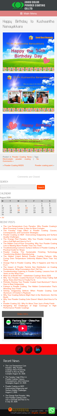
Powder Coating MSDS (14, 165)
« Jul (2, 217)
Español (43, 413)
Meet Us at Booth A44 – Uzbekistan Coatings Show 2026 (27, 276)
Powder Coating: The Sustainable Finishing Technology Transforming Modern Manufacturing (30, 253)
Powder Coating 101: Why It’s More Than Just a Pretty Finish (28, 303)
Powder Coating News (22, 157)
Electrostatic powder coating (17, 159)
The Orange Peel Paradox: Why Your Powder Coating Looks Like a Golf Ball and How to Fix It (30, 240)
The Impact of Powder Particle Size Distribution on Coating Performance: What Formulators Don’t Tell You (30, 268)
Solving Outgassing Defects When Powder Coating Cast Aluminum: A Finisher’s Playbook (30, 292)
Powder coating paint (44, 165)
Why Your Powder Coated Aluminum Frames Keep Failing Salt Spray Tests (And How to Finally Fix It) (30, 279)
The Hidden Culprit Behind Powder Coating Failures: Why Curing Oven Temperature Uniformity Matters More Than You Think (30, 258)
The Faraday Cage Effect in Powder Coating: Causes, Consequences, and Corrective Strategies (30, 231)
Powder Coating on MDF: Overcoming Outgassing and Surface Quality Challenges (16, 388)
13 (26, 208)
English (35, 413)
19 (18, 210)
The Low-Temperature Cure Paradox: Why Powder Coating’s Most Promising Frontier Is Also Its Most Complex (30, 227)
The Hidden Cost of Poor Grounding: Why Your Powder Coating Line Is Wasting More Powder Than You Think (30, 244)
